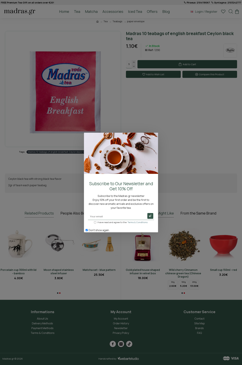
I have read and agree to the (122, 222)
